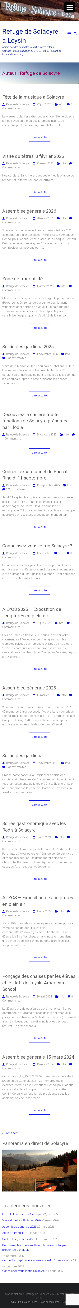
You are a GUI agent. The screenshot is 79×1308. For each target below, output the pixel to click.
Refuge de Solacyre (17, 104)
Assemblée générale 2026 (29, 211)
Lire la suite (39, 137)
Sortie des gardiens (22, 755)
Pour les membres (49, 1302)
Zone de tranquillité (22, 278)
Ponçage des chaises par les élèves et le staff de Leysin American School (38, 983)
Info (61, 104)
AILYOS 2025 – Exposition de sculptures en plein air (31, 613)
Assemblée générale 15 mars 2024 (38, 1057)
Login (13, 1302)
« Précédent (10, 1133)
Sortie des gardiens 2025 (28, 346)
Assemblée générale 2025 (29, 688)
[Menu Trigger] (69, 7)
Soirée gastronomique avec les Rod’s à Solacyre (34, 827)
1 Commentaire (11, 438)
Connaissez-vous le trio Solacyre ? (37, 546)
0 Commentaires (16, 358)
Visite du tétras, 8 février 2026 (33, 156)
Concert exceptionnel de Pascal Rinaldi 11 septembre (34, 475)
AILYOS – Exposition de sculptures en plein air (37, 901)
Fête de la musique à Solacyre (33, 97)
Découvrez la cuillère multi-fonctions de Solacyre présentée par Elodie (35, 421)
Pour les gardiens (27, 1302)
